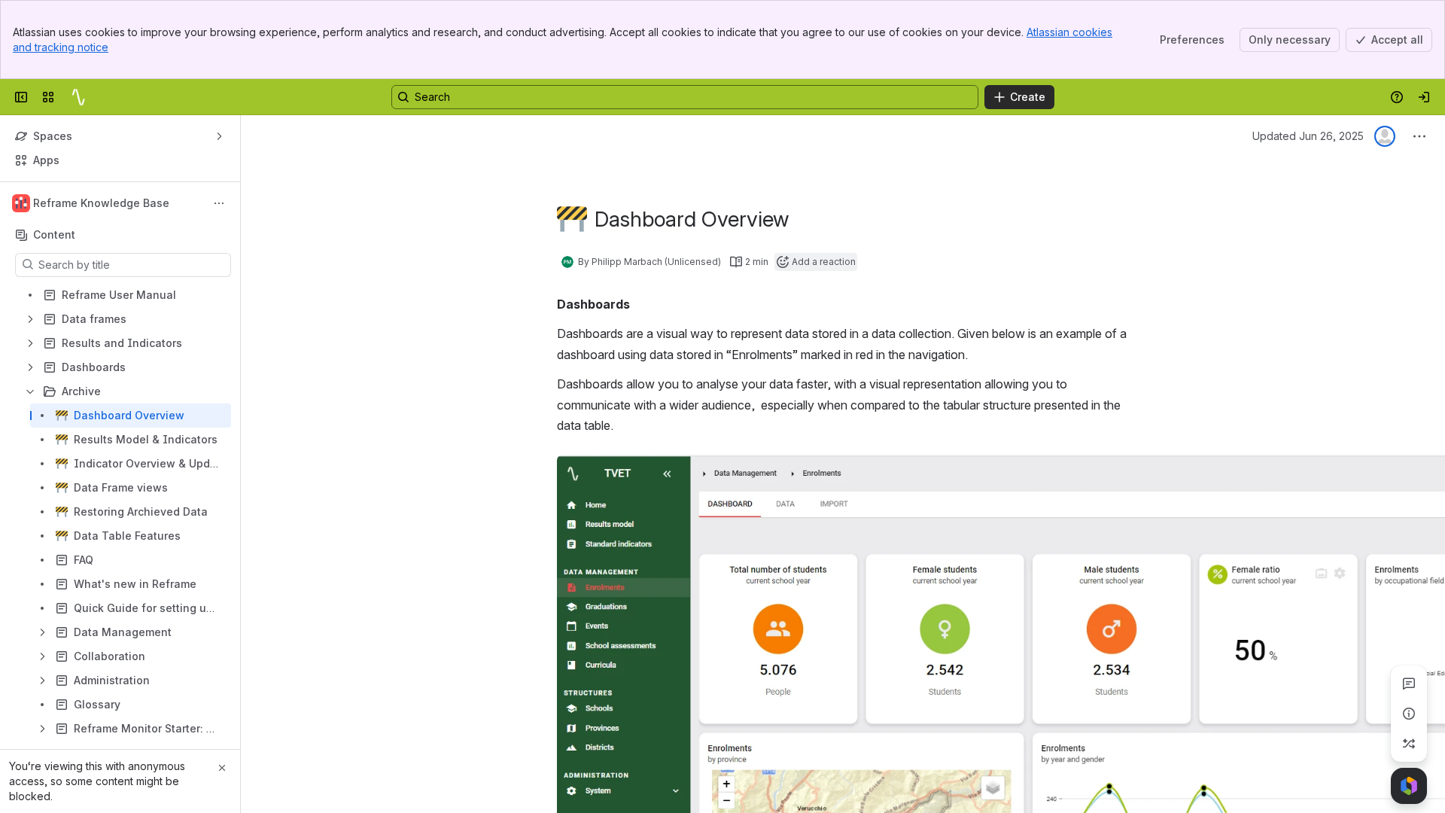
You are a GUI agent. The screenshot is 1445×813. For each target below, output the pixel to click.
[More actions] (219, 203)
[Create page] (1409, 744)
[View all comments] (1409, 683)
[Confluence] (78, 97)
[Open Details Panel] (1409, 714)
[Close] (222, 768)
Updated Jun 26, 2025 (1308, 135)
